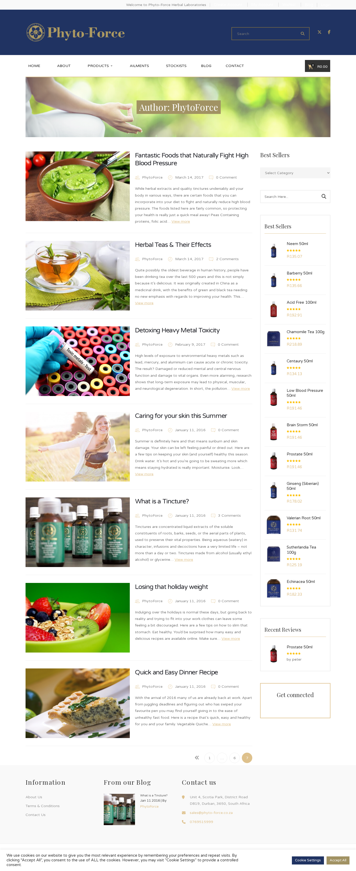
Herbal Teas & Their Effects (173, 245)
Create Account (228, 4)
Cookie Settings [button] (308, 860)
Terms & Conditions (43, 806)
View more (180, 221)
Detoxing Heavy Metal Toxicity (177, 330)
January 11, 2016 (191, 430)
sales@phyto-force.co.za (211, 813)
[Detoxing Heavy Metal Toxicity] (78, 361)
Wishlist (289, 4)
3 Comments (229, 515)
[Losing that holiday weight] (78, 618)
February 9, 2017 (190, 344)
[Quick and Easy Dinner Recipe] (78, 703)
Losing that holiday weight (171, 587)
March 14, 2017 (190, 177)
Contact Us (36, 815)
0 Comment (226, 177)
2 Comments (227, 259)
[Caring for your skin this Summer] (78, 447)
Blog (309, 4)
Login (325, 5)
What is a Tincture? (161, 501)
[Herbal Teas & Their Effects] (78, 275)
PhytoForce (152, 177)
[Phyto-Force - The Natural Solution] (76, 32)
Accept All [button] (338, 860)
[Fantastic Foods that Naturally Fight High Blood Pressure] (78, 186)
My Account (262, 4)
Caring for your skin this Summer (181, 416)
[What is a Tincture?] (78, 532)
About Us (34, 797)
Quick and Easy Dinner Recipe (176, 672)
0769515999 (201, 822)
